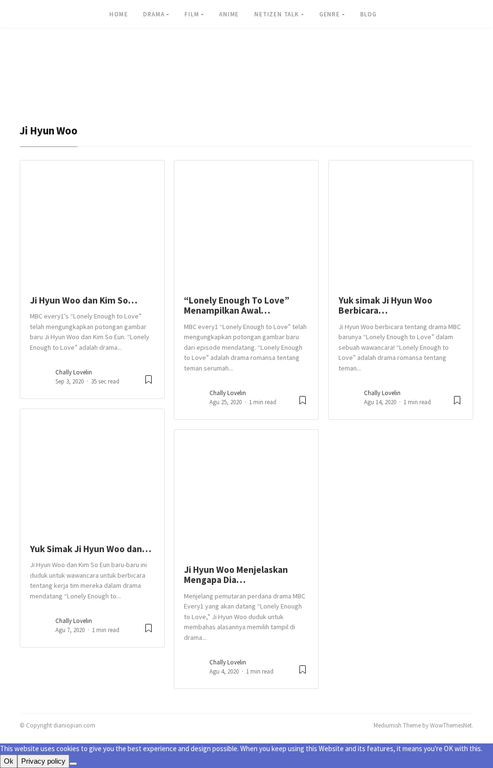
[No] (73, 763)
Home (118, 14)
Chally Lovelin (73, 372)
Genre (329, 14)
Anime (229, 14)
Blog (368, 14)
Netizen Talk (276, 14)
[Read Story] (149, 383)
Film (191, 14)
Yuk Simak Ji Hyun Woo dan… (90, 549)
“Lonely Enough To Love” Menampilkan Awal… (236, 305)
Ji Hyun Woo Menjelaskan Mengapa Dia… (236, 574)
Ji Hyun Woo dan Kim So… (83, 300)
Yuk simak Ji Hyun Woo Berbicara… (385, 305)
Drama (153, 14)
